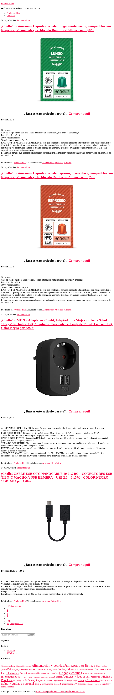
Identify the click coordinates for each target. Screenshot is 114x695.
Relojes (69, 680)
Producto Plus (20, 162)
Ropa (75, 680)
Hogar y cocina (69, 673)
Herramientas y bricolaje (48, 673)
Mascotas (95, 676)
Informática (56, 601)
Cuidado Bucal (89, 669)
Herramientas (32, 673)
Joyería (23, 677)
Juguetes (57, 676)
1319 (9, 621)
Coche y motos (79, 670)
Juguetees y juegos (47, 677)
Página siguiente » (15, 623)
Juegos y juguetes (33, 677)
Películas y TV (18, 680)
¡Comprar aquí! (78, 113)
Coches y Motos (51, 670)
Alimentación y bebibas (23, 666)
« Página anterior (14, 606)
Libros (88, 677)
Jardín (17, 677)
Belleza (90, 665)
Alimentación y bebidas (52, 162)
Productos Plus (7, 3)
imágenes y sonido (100, 673)
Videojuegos (81, 684)
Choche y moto (41, 669)
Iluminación (87, 673)
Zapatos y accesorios (94, 684)
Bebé (81, 665)
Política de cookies (56, 691)
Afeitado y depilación (8, 666)
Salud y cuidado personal (17, 683)
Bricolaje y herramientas (21, 669)
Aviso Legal (41, 691)
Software (57, 684)
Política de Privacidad (75, 691)
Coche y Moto (66, 669)
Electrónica (56, 463)
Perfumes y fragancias (35, 680)
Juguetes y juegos (73, 676)
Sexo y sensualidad (43, 684)
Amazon (67, 162)
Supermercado (67, 683)
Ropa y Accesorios (89, 680)
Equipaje (24, 673)
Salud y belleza (106, 680)
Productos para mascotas (56, 680)
